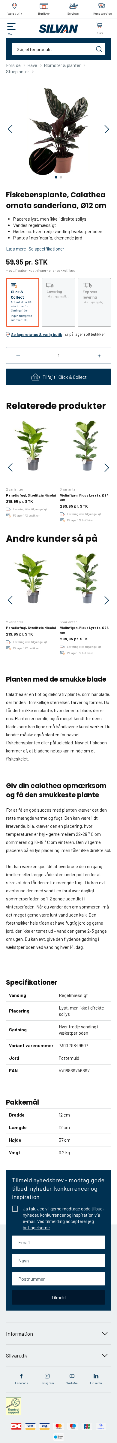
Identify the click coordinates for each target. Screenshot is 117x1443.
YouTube (71, 1383)
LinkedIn (96, 1383)
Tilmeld (58, 1297)
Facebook (21, 1383)
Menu (11, 34)
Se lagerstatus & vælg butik (36, 334)
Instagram (47, 1383)
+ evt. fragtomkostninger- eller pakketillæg (40, 270)
